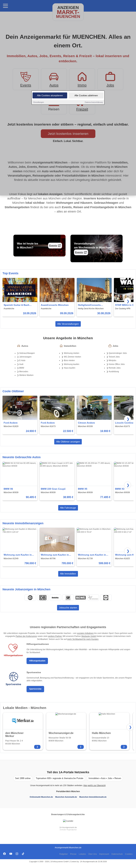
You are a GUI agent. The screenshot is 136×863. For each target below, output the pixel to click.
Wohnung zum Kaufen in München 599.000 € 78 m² (92, 555)
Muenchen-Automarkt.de (66, 797)
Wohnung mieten (71, 353)
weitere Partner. (55, 636)
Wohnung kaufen (71, 364)
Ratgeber (63, 854)
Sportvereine (35, 689)
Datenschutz (117, 854)
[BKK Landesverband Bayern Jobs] (93, 597)
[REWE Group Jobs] (81, 597)
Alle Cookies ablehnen (86, 95)
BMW (21, 368)
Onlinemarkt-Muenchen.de (41, 797)
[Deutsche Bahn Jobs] (43, 597)
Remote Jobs (115, 368)
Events (53, 245)
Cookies (129, 854)
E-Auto (22, 360)
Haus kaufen (69, 368)
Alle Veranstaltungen (68, 324)
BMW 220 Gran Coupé (53, 488)
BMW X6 (8, 488)
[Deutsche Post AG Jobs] (68, 597)
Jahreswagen (25, 357)
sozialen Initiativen (85, 633)
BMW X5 (82, 488)
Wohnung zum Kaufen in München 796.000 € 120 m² (19, 555)
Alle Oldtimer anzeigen (68, 441)
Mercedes (23, 371)
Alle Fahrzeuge (68, 507)
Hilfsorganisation (37, 661)
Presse (73, 854)
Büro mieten (69, 360)
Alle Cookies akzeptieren (50, 95)
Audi (21, 364)
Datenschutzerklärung (94, 102)
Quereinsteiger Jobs (118, 353)
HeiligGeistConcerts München (89, 305)
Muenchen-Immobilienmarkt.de (92, 797)
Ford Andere (11, 422)
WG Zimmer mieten (72, 357)
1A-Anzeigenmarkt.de (68, 827)
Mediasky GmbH (88, 636)
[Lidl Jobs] (106, 597)
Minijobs (112, 360)
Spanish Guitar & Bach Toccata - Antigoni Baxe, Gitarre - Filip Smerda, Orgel (19, 305)
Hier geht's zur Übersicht (94, 785)
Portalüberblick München (68, 791)
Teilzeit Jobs (114, 357)
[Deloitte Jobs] (55, 597)
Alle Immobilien (68, 573)
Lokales (82, 854)
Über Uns (92, 854)
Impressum (104, 854)
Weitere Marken (26, 375)
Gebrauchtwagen (27, 353)
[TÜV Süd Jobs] (30, 597)
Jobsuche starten (68, 607)
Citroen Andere (86, 422)
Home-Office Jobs (117, 364)
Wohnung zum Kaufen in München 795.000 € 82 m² (55, 555)
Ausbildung (114, 371)
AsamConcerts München (55, 305)
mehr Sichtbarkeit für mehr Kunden (83, 639)
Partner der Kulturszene (26, 636)
